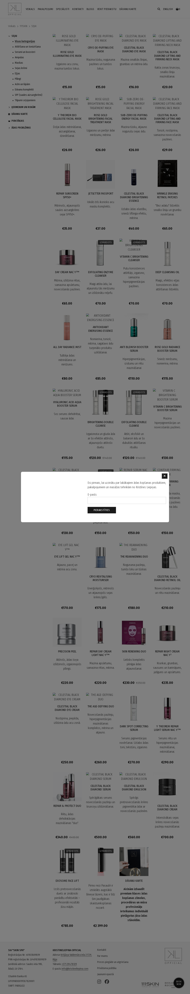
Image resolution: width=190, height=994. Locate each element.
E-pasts (92, 494)
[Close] (165, 476)
